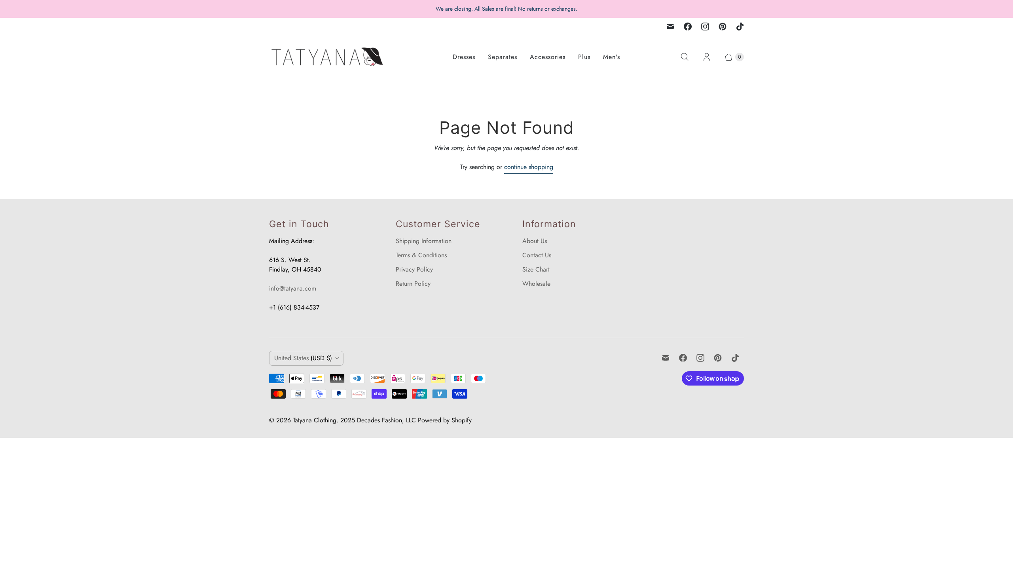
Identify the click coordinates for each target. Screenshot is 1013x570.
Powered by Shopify (445, 420)
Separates (502, 56)
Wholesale (536, 283)
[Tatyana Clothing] (328, 57)
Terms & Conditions (421, 255)
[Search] (684, 57)
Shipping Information (423, 240)
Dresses (464, 56)
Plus (584, 56)
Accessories (547, 56)
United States (303, 358)
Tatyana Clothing (314, 420)
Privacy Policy (414, 269)
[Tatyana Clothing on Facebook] (687, 26)
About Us (534, 240)
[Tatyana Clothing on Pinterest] (722, 26)
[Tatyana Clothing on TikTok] (740, 26)
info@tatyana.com (292, 288)
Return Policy (413, 283)
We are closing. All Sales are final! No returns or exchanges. (506, 9)
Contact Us (536, 255)
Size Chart (536, 269)
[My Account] (707, 57)
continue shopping (528, 166)
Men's (611, 56)
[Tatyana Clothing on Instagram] (705, 26)
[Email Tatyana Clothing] (670, 26)
